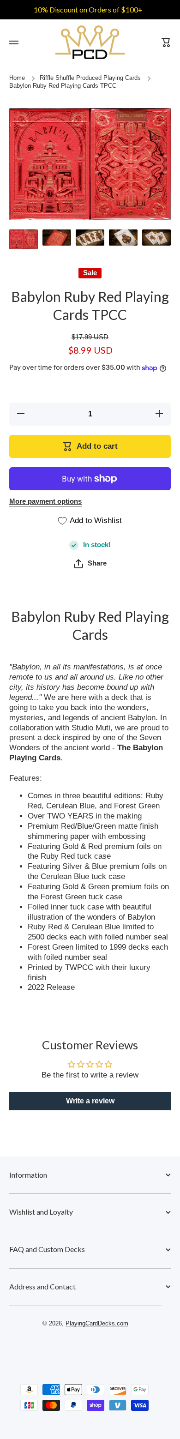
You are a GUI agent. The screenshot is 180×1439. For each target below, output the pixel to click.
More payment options (45, 501)
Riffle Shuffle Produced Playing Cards (90, 78)
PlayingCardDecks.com (97, 1323)
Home (17, 78)
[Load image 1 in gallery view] (23, 239)
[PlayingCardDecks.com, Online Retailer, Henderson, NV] (85, 1350)
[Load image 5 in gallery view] (156, 237)
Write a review (90, 1101)
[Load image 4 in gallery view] (123, 237)
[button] (90, 563)
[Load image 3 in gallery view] (90, 237)
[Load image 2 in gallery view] (56, 237)
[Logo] (90, 42)
